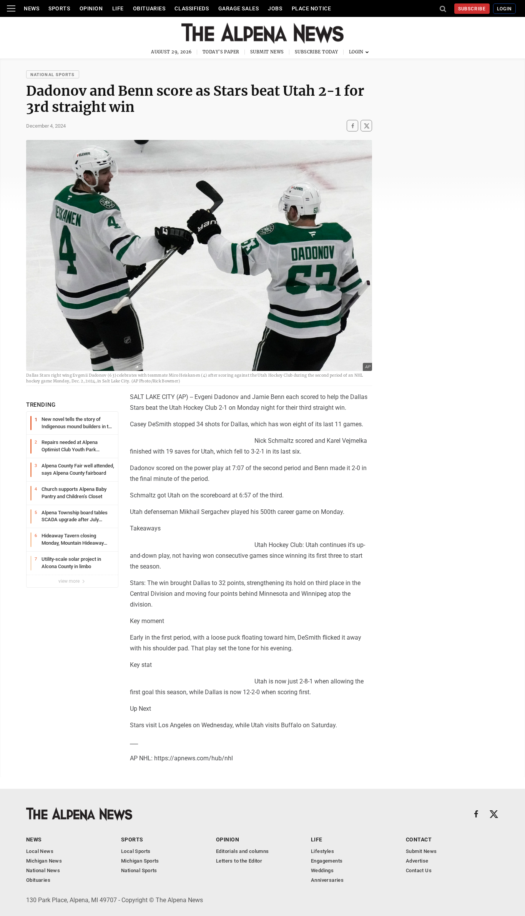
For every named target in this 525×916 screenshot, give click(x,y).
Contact (419, 839)
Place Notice (311, 8)
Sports (59, 8)
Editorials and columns (242, 851)
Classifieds (191, 8)
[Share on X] (366, 125)
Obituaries (149, 8)
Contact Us (419, 870)
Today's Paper (221, 52)
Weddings (322, 870)
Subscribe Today (316, 52)
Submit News (267, 52)
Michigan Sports (140, 861)
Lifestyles (322, 851)
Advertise (417, 861)
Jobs (275, 8)
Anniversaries (327, 880)
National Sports (52, 74)
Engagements (326, 861)
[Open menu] (11, 8)
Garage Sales (238, 8)
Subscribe (472, 9)
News (31, 8)
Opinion (91, 8)
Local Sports (136, 851)
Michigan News (44, 861)
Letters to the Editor (239, 861)
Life (118, 8)
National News (43, 870)
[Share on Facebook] (352, 125)
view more (69, 581)
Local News (39, 851)
